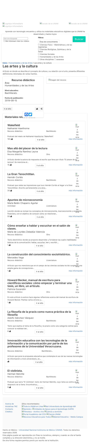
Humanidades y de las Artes (51, 57)
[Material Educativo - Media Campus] (67, 417)
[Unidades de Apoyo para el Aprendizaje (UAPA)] (53, 409)
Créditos (8, 412)
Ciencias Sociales (47, 54)
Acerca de (9, 404)
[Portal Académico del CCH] (34, 414)
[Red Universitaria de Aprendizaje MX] (60, 406)
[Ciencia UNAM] (53, 414)
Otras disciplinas (47, 59)
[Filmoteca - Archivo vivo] (33, 412)
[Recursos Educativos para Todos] (36, 417)
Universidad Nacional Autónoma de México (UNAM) (40, 430)
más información (76, 139)
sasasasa (60, 59)
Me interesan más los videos (17, 41)
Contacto (9, 409)
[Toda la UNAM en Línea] (32, 406)
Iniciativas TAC (11, 406)
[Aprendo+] (27, 409)
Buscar (79, 39)
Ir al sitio (7, 109)
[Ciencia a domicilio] (53, 412)
